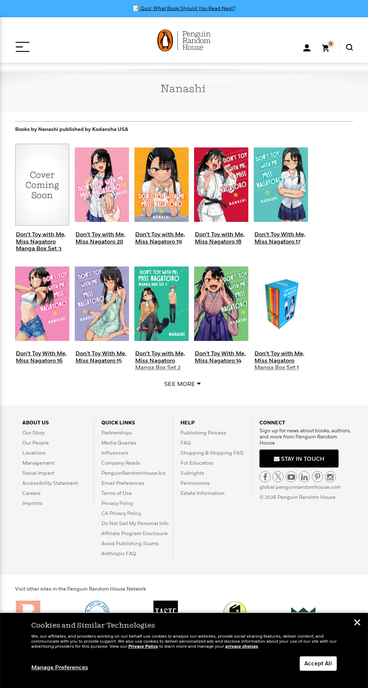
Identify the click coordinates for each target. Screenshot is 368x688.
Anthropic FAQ (118, 553)
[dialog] (184, 650)
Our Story (33, 432)
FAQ (185, 442)
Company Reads (120, 463)
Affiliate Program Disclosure (134, 533)
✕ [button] (357, 623)
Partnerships (116, 432)
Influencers (114, 453)
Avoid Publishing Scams (130, 543)
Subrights (192, 473)
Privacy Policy (117, 503)
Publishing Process (203, 432)
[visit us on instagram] (330, 476)
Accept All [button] (318, 664)
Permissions (195, 483)
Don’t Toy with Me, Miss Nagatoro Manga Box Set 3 (41, 241)
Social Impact (38, 473)
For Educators (196, 463)
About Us (35, 422)
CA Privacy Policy (121, 513)
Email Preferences (122, 483)
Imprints (32, 503)
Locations (34, 453)
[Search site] (349, 47)
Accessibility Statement (50, 483)
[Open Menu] (22, 47)
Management (38, 463)
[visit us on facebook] (265, 476)
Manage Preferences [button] (59, 667)
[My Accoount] (306, 47)
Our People (35, 442)
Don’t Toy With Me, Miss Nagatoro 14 (220, 357)
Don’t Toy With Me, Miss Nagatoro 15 (100, 357)
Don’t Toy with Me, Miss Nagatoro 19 (160, 238)
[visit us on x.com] (278, 476)
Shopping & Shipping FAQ (212, 453)
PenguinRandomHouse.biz (133, 473)
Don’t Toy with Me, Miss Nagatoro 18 (220, 238)
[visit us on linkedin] (304, 476)
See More (179, 384)
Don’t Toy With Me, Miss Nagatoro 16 (41, 357)
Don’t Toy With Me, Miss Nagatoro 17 (279, 238)
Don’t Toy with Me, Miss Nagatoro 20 (100, 238)
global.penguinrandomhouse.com (300, 487)
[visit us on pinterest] (317, 476)
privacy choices (241, 646)
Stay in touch (302, 459)
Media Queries (118, 442)
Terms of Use (116, 493)
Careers (31, 493)
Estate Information (202, 493)
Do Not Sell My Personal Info (135, 523)
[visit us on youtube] (291, 476)
